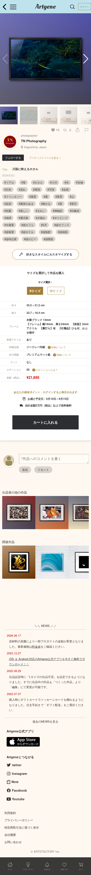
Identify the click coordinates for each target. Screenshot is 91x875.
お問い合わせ (13, 842)
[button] (86, 59)
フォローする (13, 157)
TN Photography (33, 140)
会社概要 (10, 835)
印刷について (58, 347)
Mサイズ (56, 291)
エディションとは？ (47, 369)
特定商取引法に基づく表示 (21, 827)
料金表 (36, 646)
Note (15, 781)
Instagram (19, 773)
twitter (16, 765)
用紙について (64, 354)
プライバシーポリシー (18, 820)
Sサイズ (35, 291)
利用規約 (10, 813)
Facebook (19, 790)
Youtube (18, 799)
